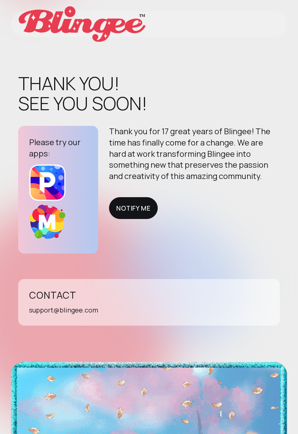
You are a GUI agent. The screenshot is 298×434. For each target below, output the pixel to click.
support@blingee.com (63, 310)
